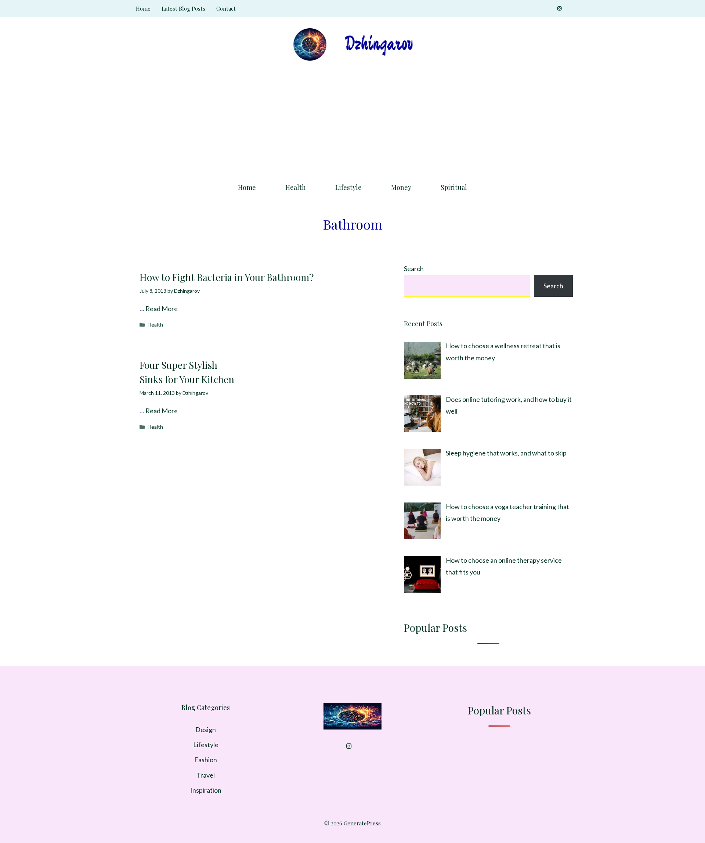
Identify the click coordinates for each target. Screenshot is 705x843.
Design (205, 729)
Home (143, 8)
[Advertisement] (352, 119)
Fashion (205, 760)
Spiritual (454, 187)
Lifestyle (348, 187)
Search (414, 268)
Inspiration (205, 790)
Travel (205, 775)
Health (295, 187)
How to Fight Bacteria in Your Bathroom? (227, 277)
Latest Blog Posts (183, 8)
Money (401, 187)
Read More (161, 309)
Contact (226, 8)
